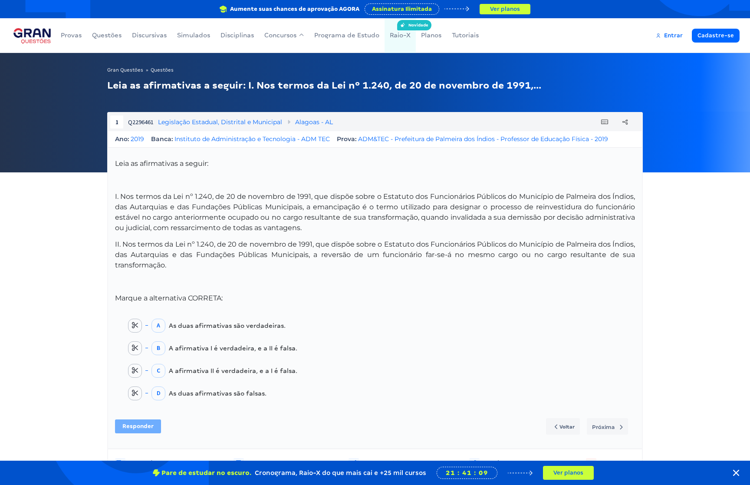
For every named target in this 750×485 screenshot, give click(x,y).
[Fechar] (736, 473)
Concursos (280, 35)
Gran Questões (125, 70)
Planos (431, 35)
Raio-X (400, 31)
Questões (107, 35)
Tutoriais (465, 35)
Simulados (193, 35)
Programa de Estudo (346, 35)
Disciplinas (237, 35)
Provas (71, 35)
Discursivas (149, 35)
